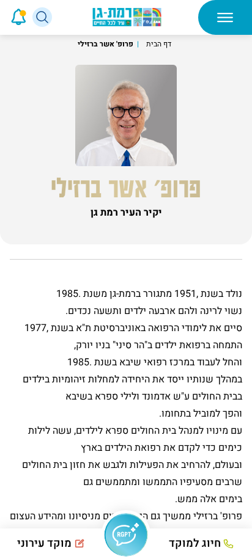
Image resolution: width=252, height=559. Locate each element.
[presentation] (1, 17)
